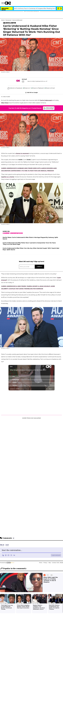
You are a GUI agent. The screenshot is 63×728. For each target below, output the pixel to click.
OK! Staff (24, 79)
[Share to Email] (49, 88)
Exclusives (8, 20)
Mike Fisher (5, 103)
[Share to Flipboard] (37, 88)
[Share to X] (26, 88)
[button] (3, 3)
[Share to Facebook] (16, 88)
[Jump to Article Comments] (9, 88)
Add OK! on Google (32, 92)
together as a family (7, 177)
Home (2, 20)
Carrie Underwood (17, 20)
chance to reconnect (22, 153)
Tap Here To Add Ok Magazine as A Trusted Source (25, 108)
